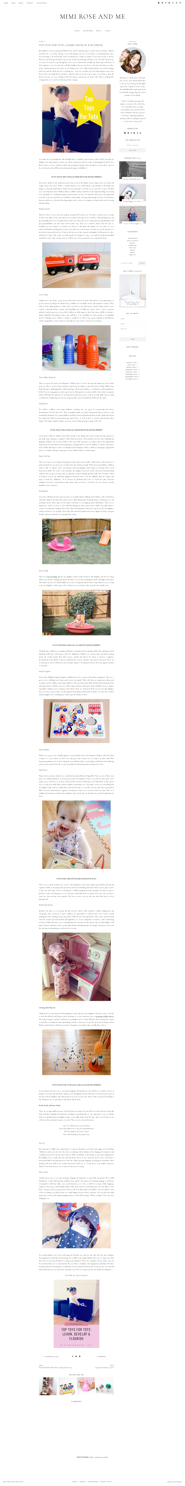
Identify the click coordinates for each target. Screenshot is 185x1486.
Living (107, 31)
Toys (57, 1356)
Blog (13, 3)
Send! (133, 339)
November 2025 (132, 377)
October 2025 (132, 379)
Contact (30, 3)
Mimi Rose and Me (92, 16)
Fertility (132, 255)
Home (6, 3)
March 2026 (132, 367)
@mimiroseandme (101, 1457)
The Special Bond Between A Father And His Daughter (133, 179)
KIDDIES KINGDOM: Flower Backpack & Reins (55, 1367)
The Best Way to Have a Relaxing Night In (132, 303)
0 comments (101, 1356)
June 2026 (132, 365)
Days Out (132, 248)
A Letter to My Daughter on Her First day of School (133, 223)
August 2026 (132, 362)
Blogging (133, 245)
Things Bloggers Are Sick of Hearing (133, 201)
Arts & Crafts (132, 241)
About (21, 3)
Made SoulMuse (174, 1482)
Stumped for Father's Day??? (104, 1367)
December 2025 (132, 374)
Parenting (50, 1356)
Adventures (88, 31)
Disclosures (42, 3)
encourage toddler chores (104, 1016)
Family (77, 31)
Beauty (99, 31)
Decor (132, 250)
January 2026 (132, 372)
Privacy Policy (106, 1481)
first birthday (52, 577)
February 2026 (132, 369)
